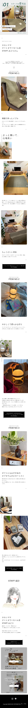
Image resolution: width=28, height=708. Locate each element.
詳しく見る (23, 703)
